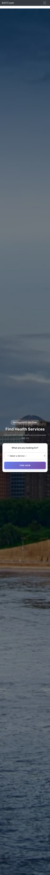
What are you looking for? (25, 448)
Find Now (25, 465)
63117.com (8, 2)
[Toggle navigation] (44, 2)
